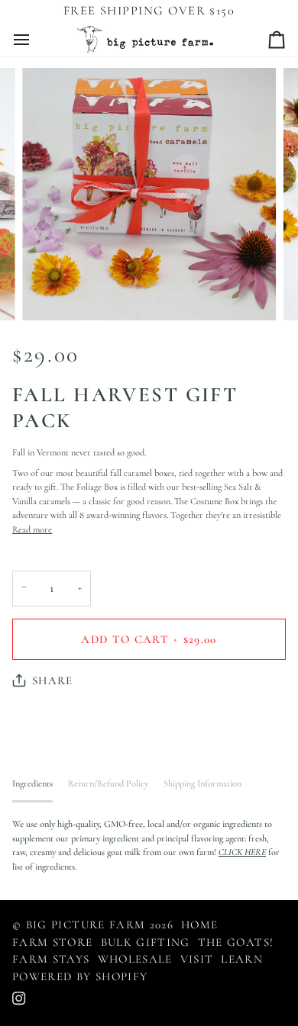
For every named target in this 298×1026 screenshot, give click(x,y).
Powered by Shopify (79, 976)
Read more (32, 530)
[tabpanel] (149, 846)
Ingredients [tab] (32, 784)
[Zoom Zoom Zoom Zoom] (149, 194)
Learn (242, 959)
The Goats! (236, 942)
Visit (197, 959)
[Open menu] (35, 39)
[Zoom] (50, 291)
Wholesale (135, 959)
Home (199, 924)
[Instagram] (19, 998)
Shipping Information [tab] (202, 784)
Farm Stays (51, 959)
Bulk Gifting (145, 942)
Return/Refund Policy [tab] (108, 784)
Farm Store (52, 942)
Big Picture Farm (86, 924)
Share (52, 680)
